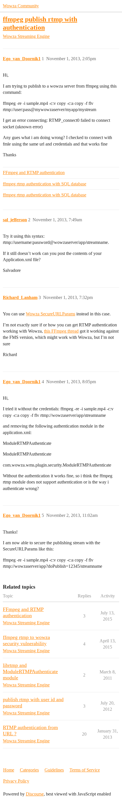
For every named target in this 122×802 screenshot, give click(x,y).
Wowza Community (21, 5)
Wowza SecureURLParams (50, 313)
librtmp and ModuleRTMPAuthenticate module (30, 671)
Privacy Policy (16, 781)
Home (8, 770)
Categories (29, 770)
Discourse (35, 794)
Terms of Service (85, 770)
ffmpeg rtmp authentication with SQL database (44, 183)
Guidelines (54, 770)
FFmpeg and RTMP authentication (34, 172)
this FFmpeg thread (61, 331)
